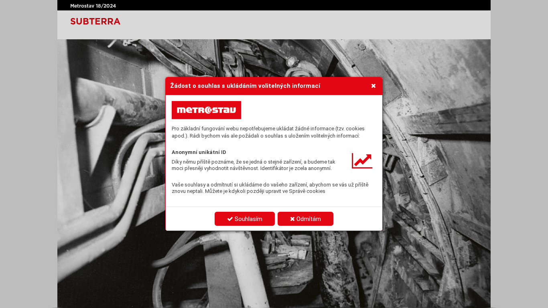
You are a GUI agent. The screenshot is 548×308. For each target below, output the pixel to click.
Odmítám (308, 219)
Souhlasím (247, 219)
